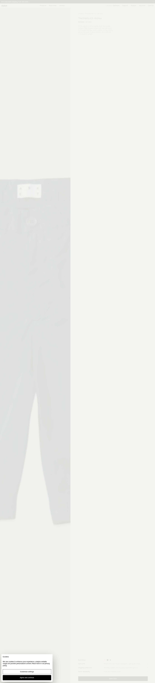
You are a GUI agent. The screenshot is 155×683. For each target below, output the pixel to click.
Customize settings (27, 672)
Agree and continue (27, 677)
